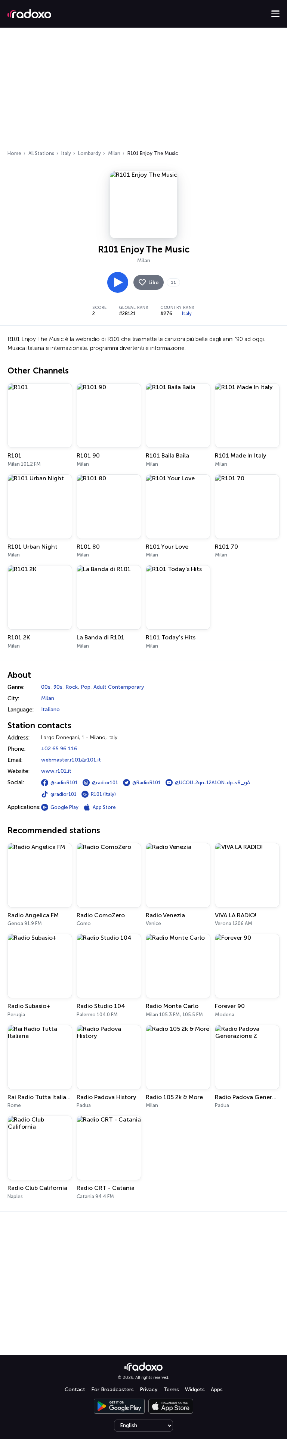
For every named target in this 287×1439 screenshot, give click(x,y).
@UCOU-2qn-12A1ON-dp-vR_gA (212, 782)
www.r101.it (56, 771)
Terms (171, 1389)
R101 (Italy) (103, 794)
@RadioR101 (146, 782)
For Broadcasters (112, 1389)
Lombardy (89, 153)
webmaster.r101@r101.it (71, 760)
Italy (66, 153)
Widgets (195, 1389)
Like (153, 282)
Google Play (64, 807)
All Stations (41, 153)
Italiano (50, 709)
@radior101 (105, 782)
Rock (71, 687)
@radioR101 (64, 782)
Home (14, 153)
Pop (85, 687)
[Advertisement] (143, 91)
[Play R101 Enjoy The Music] (117, 282)
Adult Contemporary (118, 687)
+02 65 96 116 (59, 748)
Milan (114, 153)
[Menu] (275, 14)
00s (45, 687)
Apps (217, 1389)
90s (57, 687)
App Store (104, 807)
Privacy (148, 1389)
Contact (75, 1389)
